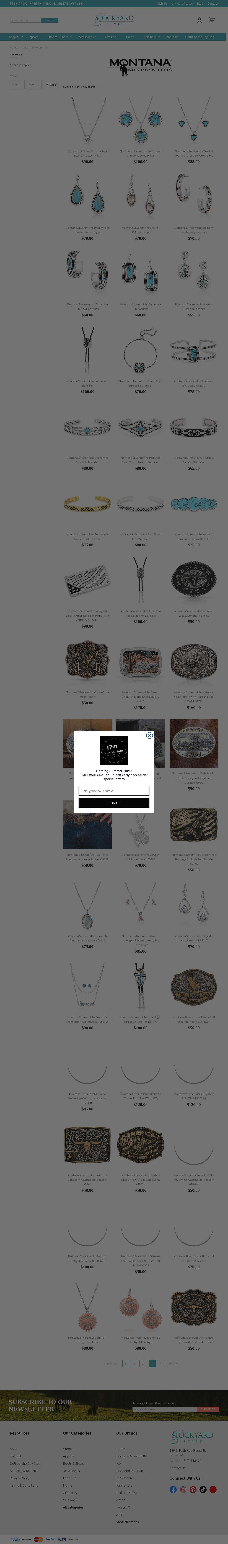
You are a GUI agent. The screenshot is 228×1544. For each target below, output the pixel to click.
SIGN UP (114, 803)
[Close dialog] (149, 735)
